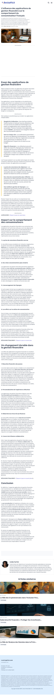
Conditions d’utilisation (6, 667)
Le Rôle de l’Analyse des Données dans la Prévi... (18, 642)
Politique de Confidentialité (7, 670)
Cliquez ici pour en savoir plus (17, 215)
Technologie (3, 600)
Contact (3, 668)
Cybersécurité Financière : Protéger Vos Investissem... (21, 620)
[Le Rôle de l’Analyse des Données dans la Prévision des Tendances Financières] (27, 637)
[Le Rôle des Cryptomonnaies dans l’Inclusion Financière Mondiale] (27, 593)
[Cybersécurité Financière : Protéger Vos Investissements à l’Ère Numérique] (27, 615)
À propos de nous (5, 665)
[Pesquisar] (49, 3)
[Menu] (52, 3)
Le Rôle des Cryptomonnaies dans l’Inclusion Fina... (19, 598)
